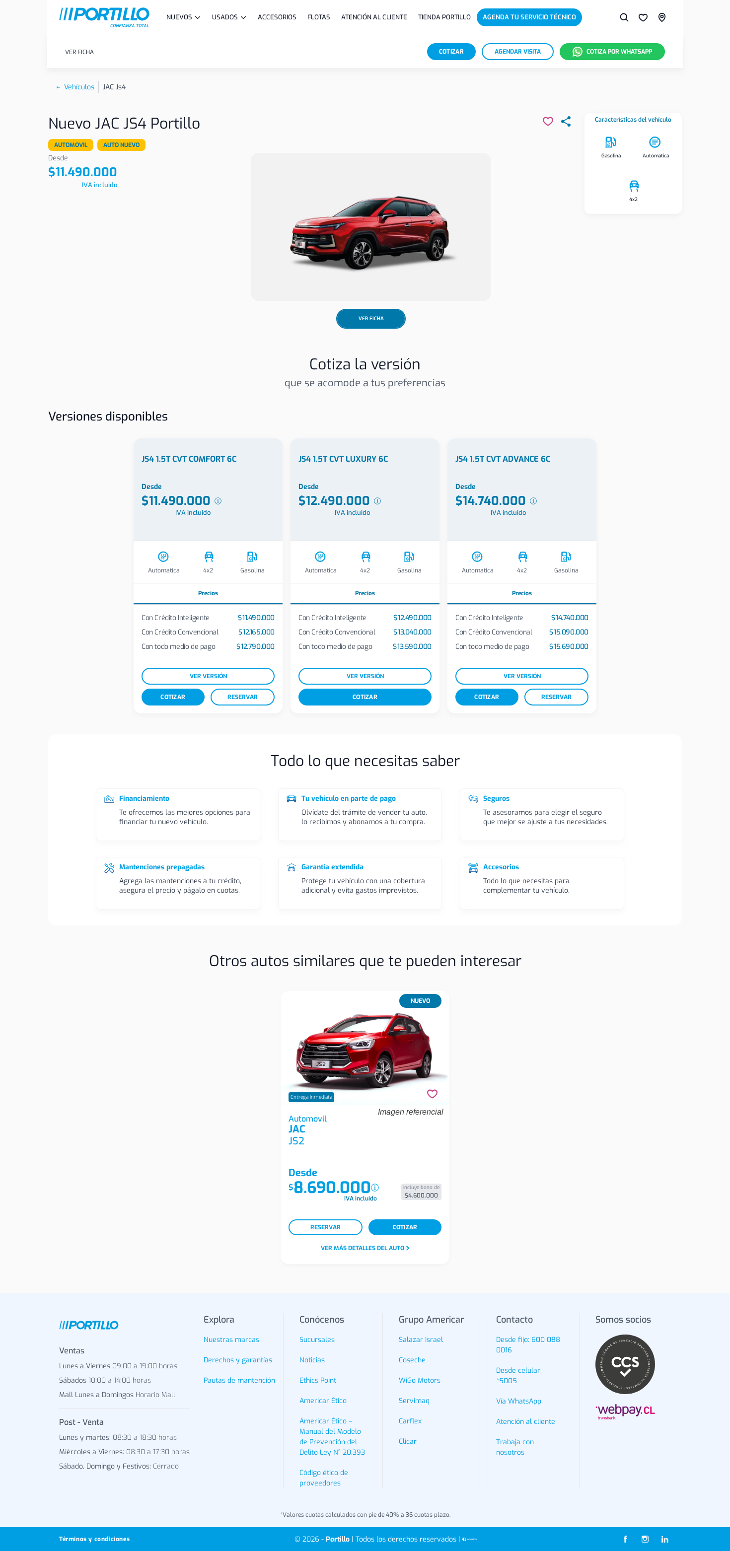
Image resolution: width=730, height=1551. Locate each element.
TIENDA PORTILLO (444, 17)
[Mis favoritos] (643, 17)
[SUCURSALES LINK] (662, 17)
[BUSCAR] (624, 17)
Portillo (338, 1539)
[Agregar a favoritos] (432, 1094)
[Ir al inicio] (104, 17)
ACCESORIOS (277, 17)
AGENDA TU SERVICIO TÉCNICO (529, 17)
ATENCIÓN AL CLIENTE (374, 17)
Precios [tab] (208, 593)
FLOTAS (318, 17)
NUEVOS (179, 17)
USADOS (225, 17)
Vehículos (79, 87)
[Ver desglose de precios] (218, 500)
